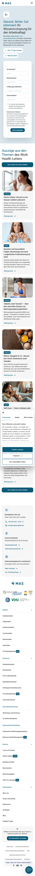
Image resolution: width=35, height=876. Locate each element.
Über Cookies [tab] (28, 417)
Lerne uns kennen (9, 750)
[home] (6, 3)
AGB (28, 851)
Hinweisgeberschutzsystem (13, 859)
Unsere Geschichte (9, 799)
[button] (31, 3)
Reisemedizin (7, 639)
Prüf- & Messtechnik (9, 676)
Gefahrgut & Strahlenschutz (12, 688)
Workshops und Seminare (11, 713)
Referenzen (7, 804)
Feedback (27, 859)
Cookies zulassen (17, 449)
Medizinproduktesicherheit (18, 855)
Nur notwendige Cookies (17, 462)
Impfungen (6, 645)
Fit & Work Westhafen (10, 718)
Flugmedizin (7, 621)
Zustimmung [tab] (6, 417)
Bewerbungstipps (8, 774)
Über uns (6, 793)
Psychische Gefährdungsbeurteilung (15, 731)
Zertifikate (6, 810)
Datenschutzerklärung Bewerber (15, 851)
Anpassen (16, 456)
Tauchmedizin (7, 633)
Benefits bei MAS (8, 762)
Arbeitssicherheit (8, 664)
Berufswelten (7, 768)
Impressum (10, 846)
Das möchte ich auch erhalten (17, 165)
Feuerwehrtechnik (9, 700)
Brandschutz (7, 670)
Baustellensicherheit (9, 682)
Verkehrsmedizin (8, 627)
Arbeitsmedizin (8, 616)
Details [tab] (17, 417)
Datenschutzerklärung (22, 846)
